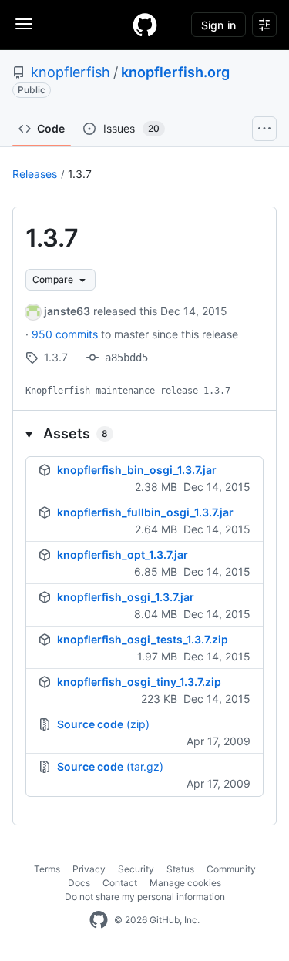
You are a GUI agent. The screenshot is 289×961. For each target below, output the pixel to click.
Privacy (89, 869)
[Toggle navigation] (23, 23)
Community (231, 869)
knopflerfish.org (175, 72)
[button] (144, 433)
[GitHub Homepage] (98, 920)
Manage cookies (185, 883)
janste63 (67, 311)
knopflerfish (70, 72)
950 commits (66, 334)
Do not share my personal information (145, 896)
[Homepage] (145, 24)
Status (180, 869)
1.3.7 (80, 173)
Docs (79, 883)
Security (136, 869)
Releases (34, 173)
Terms (47, 869)
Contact (119, 883)
